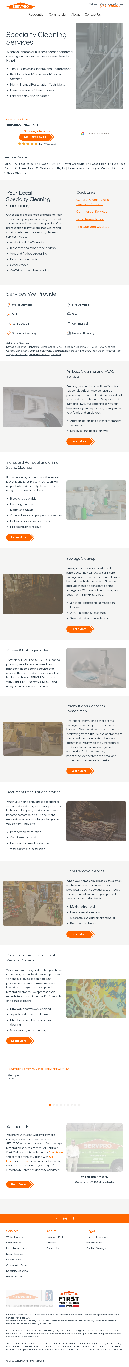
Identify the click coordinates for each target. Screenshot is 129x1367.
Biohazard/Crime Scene (42, 346)
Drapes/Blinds (88, 350)
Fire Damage (14, 1242)
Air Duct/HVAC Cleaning (101, 346)
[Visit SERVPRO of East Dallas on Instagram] (64, 1218)
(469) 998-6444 (111, 6)
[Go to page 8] (75, 1104)
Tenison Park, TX (78, 168)
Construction (13, 1259)
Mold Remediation (90, 219)
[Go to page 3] (57, 1104)
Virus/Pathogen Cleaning (71, 346)
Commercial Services (91, 211)
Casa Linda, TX (101, 164)
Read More (18, 1184)
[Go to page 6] (68, 1104)
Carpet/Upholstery (17, 350)
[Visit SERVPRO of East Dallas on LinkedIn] (56, 1218)
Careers (51, 1242)
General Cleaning (16, 1276)
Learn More (78, 441)
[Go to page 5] (64, 1104)
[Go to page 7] (72, 1104)
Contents (56, 354)
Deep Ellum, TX (51, 164)
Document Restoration (66, 350)
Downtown (55, 1152)
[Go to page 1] (50, 1104)
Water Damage (15, 1236)
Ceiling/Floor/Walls (40, 350)
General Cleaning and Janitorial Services (92, 202)
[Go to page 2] (54, 1104)
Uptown (25, 1161)
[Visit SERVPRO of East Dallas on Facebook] (73, 1218)
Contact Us (93, 14)
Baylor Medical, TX (104, 168)
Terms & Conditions (97, 1236)
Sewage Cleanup (16, 346)
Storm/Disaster (15, 1253)
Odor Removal (106, 350)
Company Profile (56, 1236)
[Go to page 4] (61, 1104)
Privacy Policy (94, 1242)
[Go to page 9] (79, 1104)
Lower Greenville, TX (76, 164)
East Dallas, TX (29, 164)
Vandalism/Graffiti (39, 354)
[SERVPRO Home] (20, 5)
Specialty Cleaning (17, 1270)
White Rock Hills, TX (52, 168)
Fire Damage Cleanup (92, 227)
